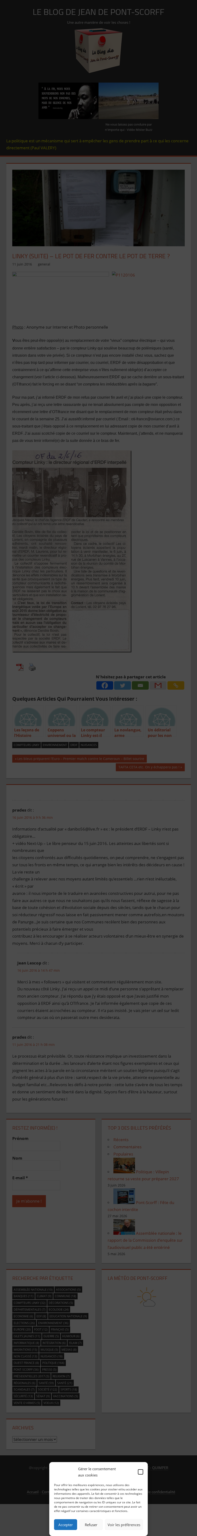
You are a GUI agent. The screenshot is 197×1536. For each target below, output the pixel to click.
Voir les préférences (124, 1524)
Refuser (91, 1524)
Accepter (65, 1524)
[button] (140, 1472)
